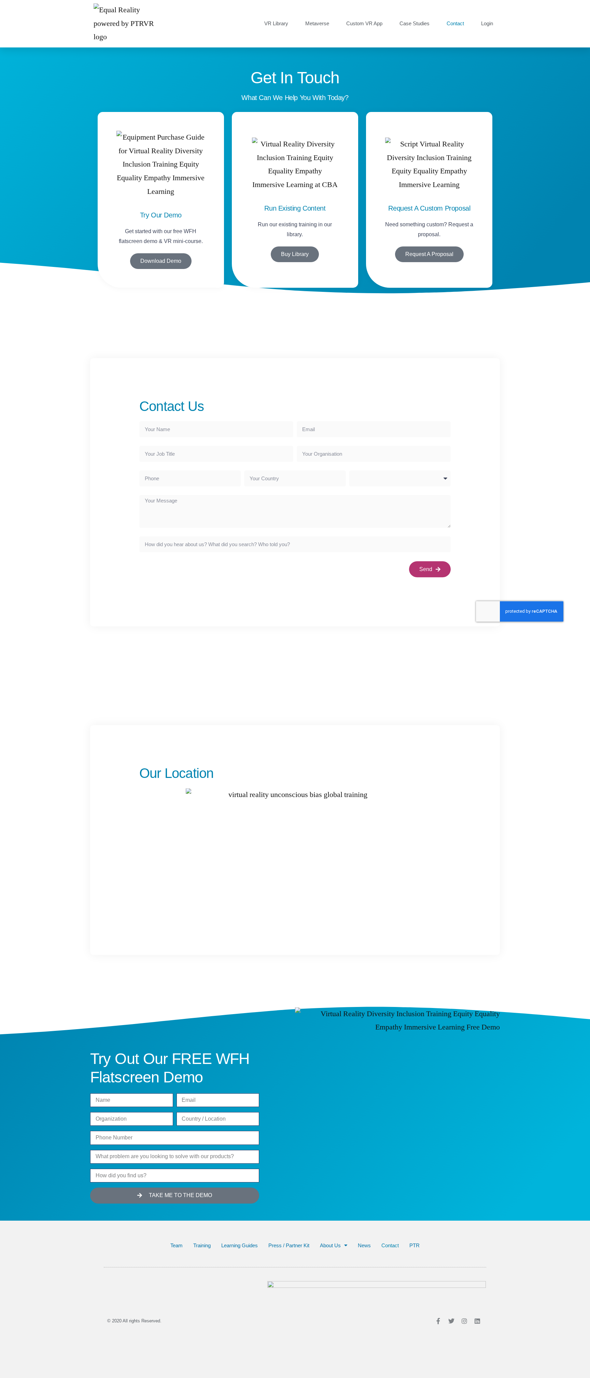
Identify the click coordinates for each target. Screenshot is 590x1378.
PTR (414, 1245)
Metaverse (317, 23)
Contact (455, 23)
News (364, 1245)
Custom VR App (364, 23)
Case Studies (414, 23)
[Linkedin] (477, 1321)
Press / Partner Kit (288, 1245)
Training (202, 1245)
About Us (330, 1245)
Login (487, 23)
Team (176, 1245)
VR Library (276, 23)
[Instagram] (464, 1321)
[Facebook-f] (438, 1321)
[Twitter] (451, 1321)
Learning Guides (239, 1245)
